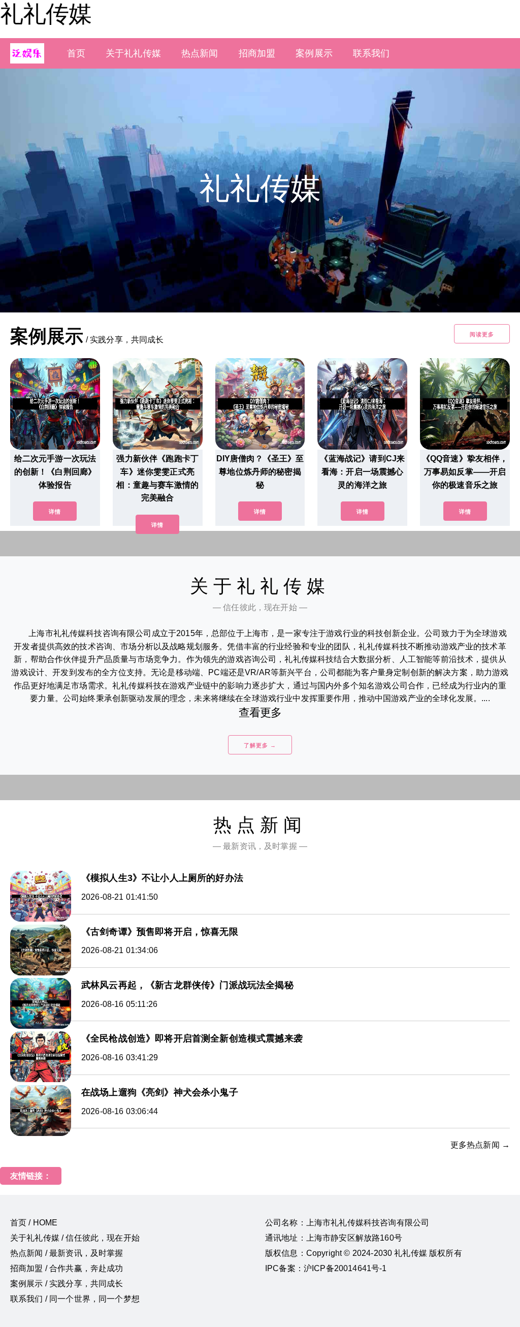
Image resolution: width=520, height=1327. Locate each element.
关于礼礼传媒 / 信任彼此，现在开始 (75, 1238)
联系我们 (371, 53)
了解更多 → (260, 745)
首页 (76, 53)
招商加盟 (257, 53)
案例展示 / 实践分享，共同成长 (66, 1283)
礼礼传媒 (45, 14)
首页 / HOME (33, 1222)
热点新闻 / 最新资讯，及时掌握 (66, 1253)
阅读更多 (482, 334)
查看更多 (260, 712)
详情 (55, 512)
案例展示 (314, 53)
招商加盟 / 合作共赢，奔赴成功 (66, 1268)
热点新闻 (199, 53)
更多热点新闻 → (480, 1145)
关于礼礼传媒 (133, 53)
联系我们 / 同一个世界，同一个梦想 (75, 1298)
